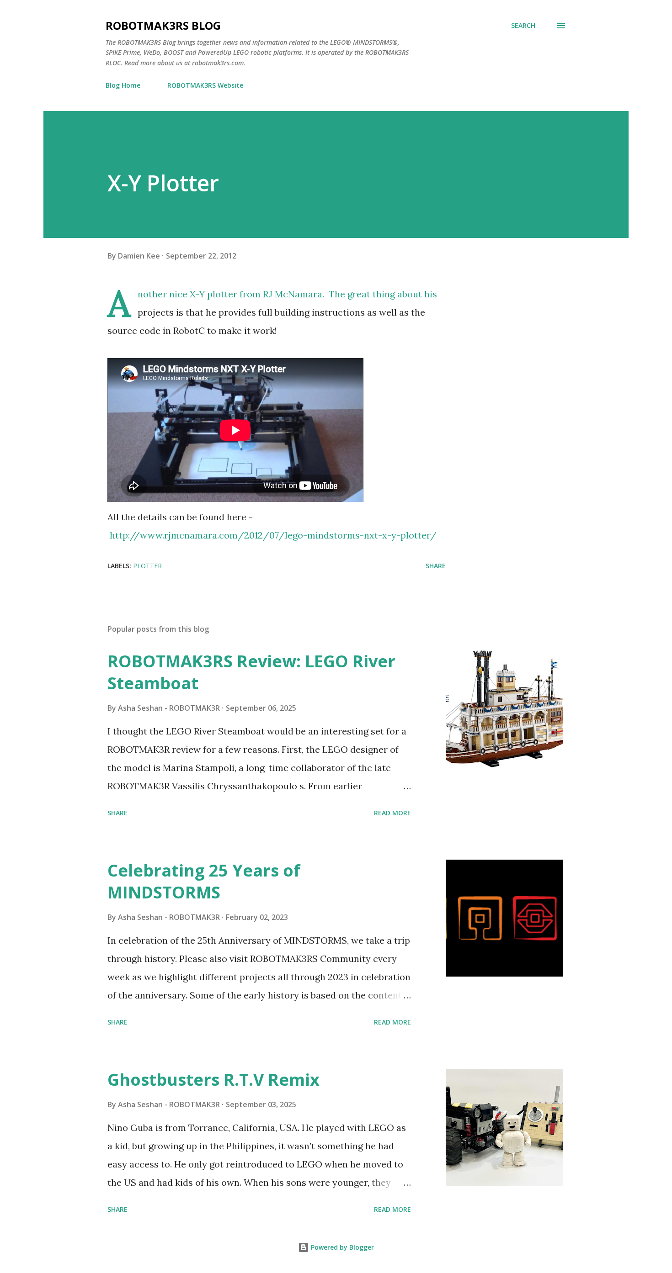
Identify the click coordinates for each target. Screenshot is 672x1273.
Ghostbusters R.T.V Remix (213, 1079)
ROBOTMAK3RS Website (205, 85)
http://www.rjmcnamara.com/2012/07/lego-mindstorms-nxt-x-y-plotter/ (273, 535)
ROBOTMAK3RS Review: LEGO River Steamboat (251, 672)
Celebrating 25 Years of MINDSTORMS (203, 881)
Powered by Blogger (341, 1247)
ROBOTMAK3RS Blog (163, 25)
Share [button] (436, 565)
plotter (147, 565)
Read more (392, 812)
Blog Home (123, 85)
